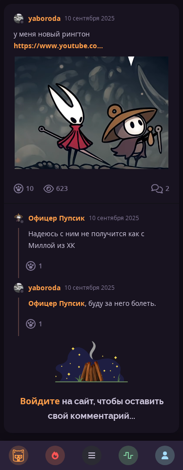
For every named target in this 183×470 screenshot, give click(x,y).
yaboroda (44, 18)
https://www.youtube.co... (58, 45)
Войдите (40, 401)
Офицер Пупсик (56, 218)
